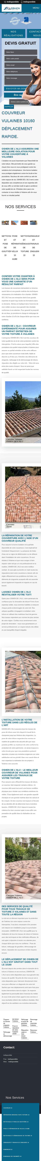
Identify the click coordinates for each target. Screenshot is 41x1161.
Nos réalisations (13, 33)
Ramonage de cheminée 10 (12, 1156)
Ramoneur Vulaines (33, 1031)
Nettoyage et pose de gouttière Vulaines (24, 1022)
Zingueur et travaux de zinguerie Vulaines (6, 1023)
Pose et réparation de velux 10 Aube (16, 1128)
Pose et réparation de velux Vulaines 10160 (15, 1030)
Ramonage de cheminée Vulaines (33, 1022)
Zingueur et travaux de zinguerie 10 (16, 1142)
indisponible (13, 2)
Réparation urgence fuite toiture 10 (16, 1114)
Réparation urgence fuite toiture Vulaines (24, 1034)
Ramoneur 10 (7, 1149)
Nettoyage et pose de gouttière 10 (16, 1121)
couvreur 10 (7, 1108)
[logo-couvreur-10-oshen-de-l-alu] (12, 8)
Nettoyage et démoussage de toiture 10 (17, 1135)
